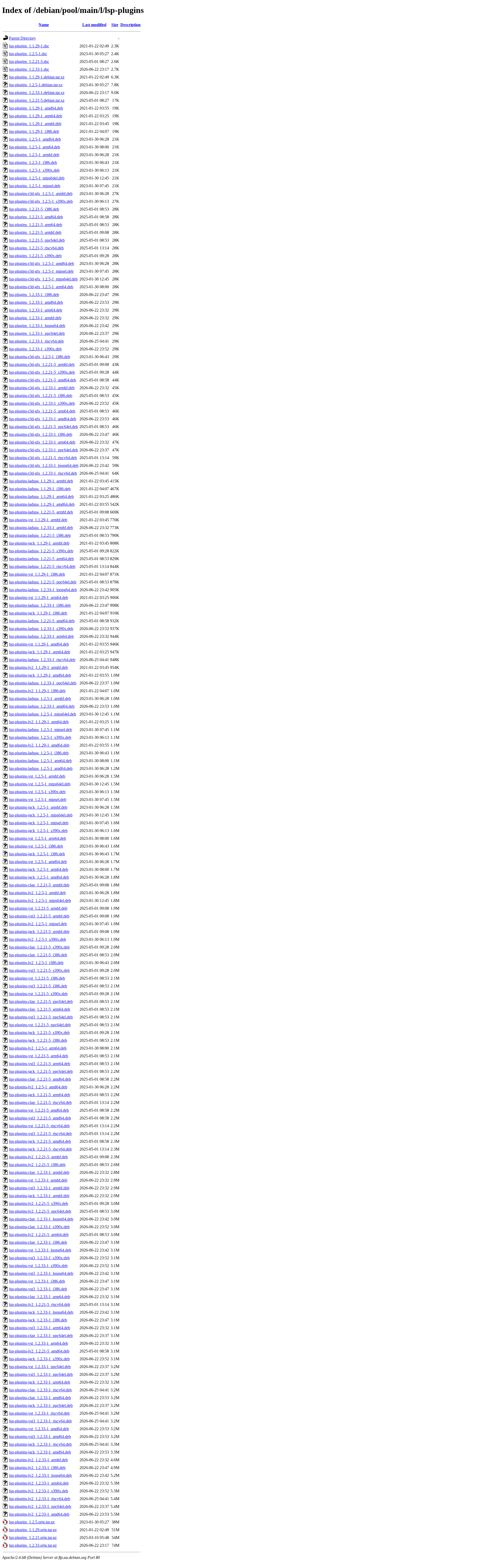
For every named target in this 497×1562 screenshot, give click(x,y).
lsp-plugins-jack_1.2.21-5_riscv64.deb (40, 1149)
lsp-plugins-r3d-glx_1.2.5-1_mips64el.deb (43, 279)
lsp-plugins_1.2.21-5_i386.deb (34, 209)
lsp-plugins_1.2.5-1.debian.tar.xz (35, 85)
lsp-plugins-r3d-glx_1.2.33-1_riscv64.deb (43, 473)
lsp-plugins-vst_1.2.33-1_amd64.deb (39, 1429)
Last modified (94, 25)
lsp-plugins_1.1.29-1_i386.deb (34, 131)
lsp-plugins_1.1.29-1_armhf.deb (35, 123)
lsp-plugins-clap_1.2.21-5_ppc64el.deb (41, 1001)
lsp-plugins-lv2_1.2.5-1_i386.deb (36, 962)
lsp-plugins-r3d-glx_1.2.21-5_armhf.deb (42, 364)
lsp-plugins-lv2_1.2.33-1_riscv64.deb (39, 1498)
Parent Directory (22, 38)
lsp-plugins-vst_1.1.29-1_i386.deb (37, 574)
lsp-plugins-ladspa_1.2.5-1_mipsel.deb (40, 729)
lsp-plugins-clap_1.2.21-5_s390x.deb (39, 947)
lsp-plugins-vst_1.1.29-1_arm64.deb (38, 597)
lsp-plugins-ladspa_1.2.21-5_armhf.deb (41, 512)
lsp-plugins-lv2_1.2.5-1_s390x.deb (37, 939)
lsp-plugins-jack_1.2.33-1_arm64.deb (39, 1382)
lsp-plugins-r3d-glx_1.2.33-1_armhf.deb (42, 388)
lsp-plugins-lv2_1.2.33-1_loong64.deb (40, 1475)
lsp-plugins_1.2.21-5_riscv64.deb (36, 248)
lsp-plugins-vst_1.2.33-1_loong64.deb (40, 1250)
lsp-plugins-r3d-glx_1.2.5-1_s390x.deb (41, 201)
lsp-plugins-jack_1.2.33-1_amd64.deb (40, 1452)
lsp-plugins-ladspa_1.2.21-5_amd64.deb (42, 621)
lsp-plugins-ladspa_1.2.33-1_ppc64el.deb (42, 683)
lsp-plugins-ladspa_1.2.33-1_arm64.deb (41, 636)
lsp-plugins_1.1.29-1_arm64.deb (35, 116)
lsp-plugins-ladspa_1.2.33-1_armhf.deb (41, 527)
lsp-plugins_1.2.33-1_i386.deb (34, 294)
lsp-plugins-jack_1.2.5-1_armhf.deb (38, 807)
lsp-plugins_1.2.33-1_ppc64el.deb (37, 333)
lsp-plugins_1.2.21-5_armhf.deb (35, 232)
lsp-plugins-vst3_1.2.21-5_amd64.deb (40, 1118)
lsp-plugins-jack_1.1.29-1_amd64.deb (40, 675)
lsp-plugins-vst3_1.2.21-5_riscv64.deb (40, 1133)
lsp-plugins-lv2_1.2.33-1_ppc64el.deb (40, 1506)
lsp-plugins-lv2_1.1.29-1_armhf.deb (38, 667)
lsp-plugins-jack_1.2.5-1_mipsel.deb (38, 823)
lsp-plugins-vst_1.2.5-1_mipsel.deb (37, 799)
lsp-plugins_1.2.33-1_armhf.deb (35, 318)
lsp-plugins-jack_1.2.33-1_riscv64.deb (40, 1444)
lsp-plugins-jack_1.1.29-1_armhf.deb (39, 543)
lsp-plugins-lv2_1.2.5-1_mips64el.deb (40, 900)
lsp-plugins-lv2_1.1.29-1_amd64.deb (39, 745)
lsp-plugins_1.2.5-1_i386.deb (33, 162)
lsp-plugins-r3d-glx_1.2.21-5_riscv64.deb (43, 457)
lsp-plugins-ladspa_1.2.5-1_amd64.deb (40, 768)
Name (44, 25)
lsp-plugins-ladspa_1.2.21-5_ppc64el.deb (42, 582)
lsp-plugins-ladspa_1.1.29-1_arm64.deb (41, 496)
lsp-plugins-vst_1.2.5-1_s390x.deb (37, 792)
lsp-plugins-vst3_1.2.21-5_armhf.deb (39, 916)
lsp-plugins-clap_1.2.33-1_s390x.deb (39, 1227)
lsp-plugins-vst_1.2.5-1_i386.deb (36, 846)
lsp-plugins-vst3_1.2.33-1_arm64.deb (39, 1328)
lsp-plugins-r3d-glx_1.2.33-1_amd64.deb (42, 419)
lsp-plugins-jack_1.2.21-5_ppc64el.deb (41, 1071)
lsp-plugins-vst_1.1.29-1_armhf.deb (38, 520)
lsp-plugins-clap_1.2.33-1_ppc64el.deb (41, 1335)
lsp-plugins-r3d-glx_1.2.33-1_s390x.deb (42, 403)
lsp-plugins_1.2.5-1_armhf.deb (34, 155)
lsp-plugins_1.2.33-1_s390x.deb (35, 349)
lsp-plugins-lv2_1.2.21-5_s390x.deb (38, 1203)
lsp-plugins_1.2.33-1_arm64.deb (35, 310)
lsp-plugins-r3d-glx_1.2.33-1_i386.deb (40, 434)
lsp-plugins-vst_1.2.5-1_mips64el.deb (39, 784)
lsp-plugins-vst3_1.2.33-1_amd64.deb (40, 1436)
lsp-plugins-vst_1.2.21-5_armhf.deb (38, 908)
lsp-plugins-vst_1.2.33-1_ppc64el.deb (40, 1366)
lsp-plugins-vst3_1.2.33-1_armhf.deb (39, 1188)
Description (130, 25)
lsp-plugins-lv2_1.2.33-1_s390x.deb (38, 1491)
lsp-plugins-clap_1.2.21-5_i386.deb (38, 955)
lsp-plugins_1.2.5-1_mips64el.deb (36, 178)
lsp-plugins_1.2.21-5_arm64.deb (35, 224)
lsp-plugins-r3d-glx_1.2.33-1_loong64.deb (43, 465)
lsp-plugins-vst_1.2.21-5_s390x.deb (38, 994)
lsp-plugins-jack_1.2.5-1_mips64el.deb (40, 815)
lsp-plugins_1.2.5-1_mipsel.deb (34, 186)
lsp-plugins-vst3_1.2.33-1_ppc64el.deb (41, 1374)
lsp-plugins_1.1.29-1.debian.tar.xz (36, 77)
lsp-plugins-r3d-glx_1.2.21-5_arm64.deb (42, 411)
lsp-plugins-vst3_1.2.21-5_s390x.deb (39, 970)
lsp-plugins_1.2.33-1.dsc (29, 69)
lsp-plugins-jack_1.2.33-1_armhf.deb (39, 1196)
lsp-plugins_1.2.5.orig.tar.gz (32, 1522)
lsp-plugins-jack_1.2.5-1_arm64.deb (38, 869)
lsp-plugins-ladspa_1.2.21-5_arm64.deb (41, 558)
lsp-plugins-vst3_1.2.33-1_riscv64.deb (40, 1421)
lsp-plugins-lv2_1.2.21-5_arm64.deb (39, 1234)
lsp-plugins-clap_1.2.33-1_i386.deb (38, 1242)
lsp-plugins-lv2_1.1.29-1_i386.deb (37, 691)
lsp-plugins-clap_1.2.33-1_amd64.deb (40, 1397)
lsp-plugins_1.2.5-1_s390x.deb (34, 170)
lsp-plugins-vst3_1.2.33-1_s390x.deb (39, 1258)
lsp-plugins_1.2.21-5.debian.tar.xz (36, 100)
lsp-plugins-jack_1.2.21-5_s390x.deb (39, 1032)
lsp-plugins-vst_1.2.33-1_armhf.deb (38, 1180)
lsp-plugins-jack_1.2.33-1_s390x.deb (39, 1359)
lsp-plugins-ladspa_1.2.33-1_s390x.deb (41, 628)
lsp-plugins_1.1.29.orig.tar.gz (33, 1530)
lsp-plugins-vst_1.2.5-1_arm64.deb (37, 838)
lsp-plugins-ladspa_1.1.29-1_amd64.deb (42, 504)
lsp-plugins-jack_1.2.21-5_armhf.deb (39, 931)
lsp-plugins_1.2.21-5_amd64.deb (36, 217)
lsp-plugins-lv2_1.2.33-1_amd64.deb (39, 1514)
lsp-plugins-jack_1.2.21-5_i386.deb (38, 1040)
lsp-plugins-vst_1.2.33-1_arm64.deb (38, 1343)
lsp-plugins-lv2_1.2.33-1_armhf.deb (38, 1460)
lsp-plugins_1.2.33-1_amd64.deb (36, 302)
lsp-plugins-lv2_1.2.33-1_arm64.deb (39, 1483)
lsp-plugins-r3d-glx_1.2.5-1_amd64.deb (41, 263)
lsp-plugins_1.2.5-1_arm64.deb (34, 147)
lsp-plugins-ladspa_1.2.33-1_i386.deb (40, 605)
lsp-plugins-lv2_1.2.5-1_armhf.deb (37, 893)
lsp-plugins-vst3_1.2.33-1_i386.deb (38, 1289)
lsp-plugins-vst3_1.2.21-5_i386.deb (38, 986)
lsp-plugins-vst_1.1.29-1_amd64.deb (39, 644)
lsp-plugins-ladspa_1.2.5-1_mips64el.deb (42, 714)
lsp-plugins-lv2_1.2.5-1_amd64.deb (38, 1087)
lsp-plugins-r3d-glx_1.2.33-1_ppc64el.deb (43, 450)
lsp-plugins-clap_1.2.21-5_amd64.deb (40, 1079)
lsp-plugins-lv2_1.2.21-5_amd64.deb (39, 1351)
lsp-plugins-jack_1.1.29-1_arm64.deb (39, 652)
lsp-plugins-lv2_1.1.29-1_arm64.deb (39, 722)
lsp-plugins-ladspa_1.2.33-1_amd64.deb (42, 706)
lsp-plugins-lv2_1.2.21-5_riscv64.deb (39, 1304)
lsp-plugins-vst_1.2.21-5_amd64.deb (39, 1110)
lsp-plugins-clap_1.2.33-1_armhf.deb (39, 1172)
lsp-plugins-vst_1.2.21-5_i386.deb (37, 978)
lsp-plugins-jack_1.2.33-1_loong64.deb (41, 1312)
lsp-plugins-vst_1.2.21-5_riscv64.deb (39, 1126)
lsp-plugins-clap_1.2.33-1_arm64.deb (39, 1297)
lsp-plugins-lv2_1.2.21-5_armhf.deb (38, 1157)
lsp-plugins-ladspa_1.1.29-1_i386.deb (40, 489)
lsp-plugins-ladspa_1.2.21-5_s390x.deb (41, 551)
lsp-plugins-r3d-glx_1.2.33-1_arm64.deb (42, 442)
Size (114, 25)
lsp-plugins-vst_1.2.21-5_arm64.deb (38, 1056)
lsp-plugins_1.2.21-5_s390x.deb (35, 256)
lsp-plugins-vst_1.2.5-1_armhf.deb (37, 776)
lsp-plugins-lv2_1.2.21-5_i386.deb (37, 1164)
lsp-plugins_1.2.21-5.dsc (29, 61)
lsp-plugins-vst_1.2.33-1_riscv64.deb (39, 1413)
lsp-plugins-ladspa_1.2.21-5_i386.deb (40, 535)
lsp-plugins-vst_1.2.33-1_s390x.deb (38, 1265)
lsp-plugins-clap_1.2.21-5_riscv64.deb (40, 1102)
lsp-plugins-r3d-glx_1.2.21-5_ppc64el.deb (43, 426)
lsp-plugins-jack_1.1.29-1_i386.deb (38, 613)
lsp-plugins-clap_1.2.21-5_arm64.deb (39, 1009)
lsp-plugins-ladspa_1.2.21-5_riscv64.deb (42, 566)
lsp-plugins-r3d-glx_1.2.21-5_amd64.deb (42, 380)
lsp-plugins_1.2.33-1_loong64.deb (37, 325)
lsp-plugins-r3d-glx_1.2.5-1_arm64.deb (41, 287)
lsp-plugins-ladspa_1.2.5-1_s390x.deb (40, 737)
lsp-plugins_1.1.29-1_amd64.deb (36, 108)
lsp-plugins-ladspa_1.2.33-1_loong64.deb (43, 590)
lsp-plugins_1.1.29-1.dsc (29, 46)
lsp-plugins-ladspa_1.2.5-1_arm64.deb (40, 760)
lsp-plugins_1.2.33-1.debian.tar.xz (36, 92)
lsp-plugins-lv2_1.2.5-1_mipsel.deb (38, 924)
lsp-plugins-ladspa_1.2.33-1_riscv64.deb (42, 659)
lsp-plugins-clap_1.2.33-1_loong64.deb (41, 1219)
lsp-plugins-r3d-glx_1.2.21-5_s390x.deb (42, 372)
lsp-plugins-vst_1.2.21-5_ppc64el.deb (40, 1025)
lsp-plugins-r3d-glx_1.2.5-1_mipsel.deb (41, 271)
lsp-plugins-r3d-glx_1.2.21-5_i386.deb (40, 395)
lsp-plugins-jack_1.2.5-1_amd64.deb (39, 877)
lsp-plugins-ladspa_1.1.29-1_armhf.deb (41, 481)
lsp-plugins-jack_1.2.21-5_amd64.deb (40, 1141)
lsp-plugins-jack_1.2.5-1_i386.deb (37, 854)
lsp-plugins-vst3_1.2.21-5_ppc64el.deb (41, 1017)
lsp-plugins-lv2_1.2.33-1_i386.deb (37, 1467)
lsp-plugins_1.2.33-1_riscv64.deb (36, 341)
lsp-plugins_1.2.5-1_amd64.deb (35, 139)
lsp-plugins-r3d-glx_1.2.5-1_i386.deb (39, 357)
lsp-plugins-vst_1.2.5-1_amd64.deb (38, 861)
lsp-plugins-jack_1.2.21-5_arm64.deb (39, 1095)
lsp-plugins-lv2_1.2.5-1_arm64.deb (38, 1048)
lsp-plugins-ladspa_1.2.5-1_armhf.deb (40, 698)
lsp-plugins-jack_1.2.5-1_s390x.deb (38, 830)
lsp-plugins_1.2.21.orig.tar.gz (33, 1537)
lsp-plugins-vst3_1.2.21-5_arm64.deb (39, 1063)
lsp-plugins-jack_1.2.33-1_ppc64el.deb (41, 1405)
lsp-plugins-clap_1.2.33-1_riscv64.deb (40, 1390)
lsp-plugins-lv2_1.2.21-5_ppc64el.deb (40, 1211)
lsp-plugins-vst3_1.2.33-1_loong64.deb (41, 1273)
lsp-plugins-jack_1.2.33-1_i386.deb (38, 1320)
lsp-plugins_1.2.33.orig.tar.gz (33, 1545)
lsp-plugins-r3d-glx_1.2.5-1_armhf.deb (40, 193)
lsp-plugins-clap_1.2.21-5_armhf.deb (39, 885)
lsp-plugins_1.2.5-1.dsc (28, 54)
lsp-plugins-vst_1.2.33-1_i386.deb (37, 1281)
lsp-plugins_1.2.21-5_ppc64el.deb (37, 240)
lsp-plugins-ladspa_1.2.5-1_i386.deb (39, 753)
